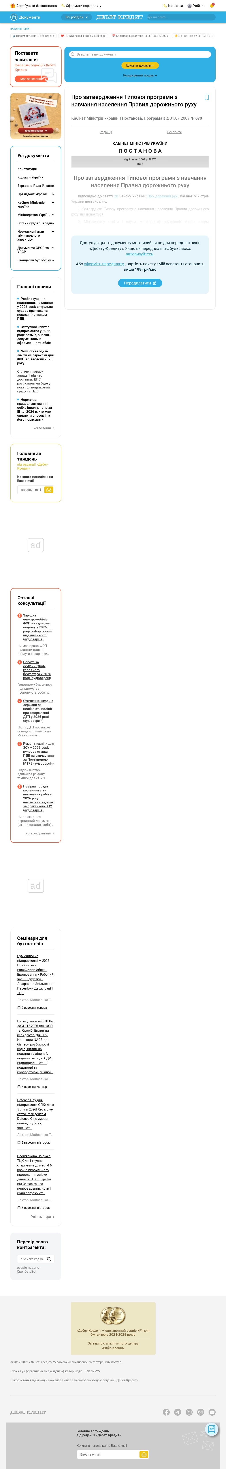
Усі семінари (41, 1217)
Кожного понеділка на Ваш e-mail (35, 479)
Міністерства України (34, 215)
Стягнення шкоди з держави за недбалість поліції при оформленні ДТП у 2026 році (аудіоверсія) (38, 711)
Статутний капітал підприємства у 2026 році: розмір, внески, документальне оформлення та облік (34, 335)
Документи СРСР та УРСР (33, 250)
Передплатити (137, 283)
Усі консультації (39, 833)
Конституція (27, 169)
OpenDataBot (26, 1272)
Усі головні (42, 428)
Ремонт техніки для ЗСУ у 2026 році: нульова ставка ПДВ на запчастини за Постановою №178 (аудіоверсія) (38, 753)
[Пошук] (49, 1259)
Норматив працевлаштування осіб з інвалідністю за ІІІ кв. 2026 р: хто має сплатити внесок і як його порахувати (34, 410)
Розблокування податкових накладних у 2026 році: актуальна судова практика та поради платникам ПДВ (35, 309)
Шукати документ (140, 65)
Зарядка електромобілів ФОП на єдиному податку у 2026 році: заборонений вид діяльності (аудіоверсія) (37, 627)
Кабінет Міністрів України (31, 204)
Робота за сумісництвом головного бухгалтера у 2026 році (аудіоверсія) (37, 670)
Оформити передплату (83, 6)
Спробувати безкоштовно (37, 6)
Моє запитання (31, 79)
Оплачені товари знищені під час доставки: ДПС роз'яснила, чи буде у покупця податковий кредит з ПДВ (33, 381)
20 (116, 196)
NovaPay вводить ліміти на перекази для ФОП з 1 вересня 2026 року (35, 357)
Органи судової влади (34, 223)
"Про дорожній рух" (162, 196)
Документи (29, 17)
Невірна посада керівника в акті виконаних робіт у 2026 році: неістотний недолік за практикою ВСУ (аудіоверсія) (38, 798)
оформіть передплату (104, 264)
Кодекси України (30, 177)
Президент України (32, 194)
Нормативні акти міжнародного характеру (30, 235)
